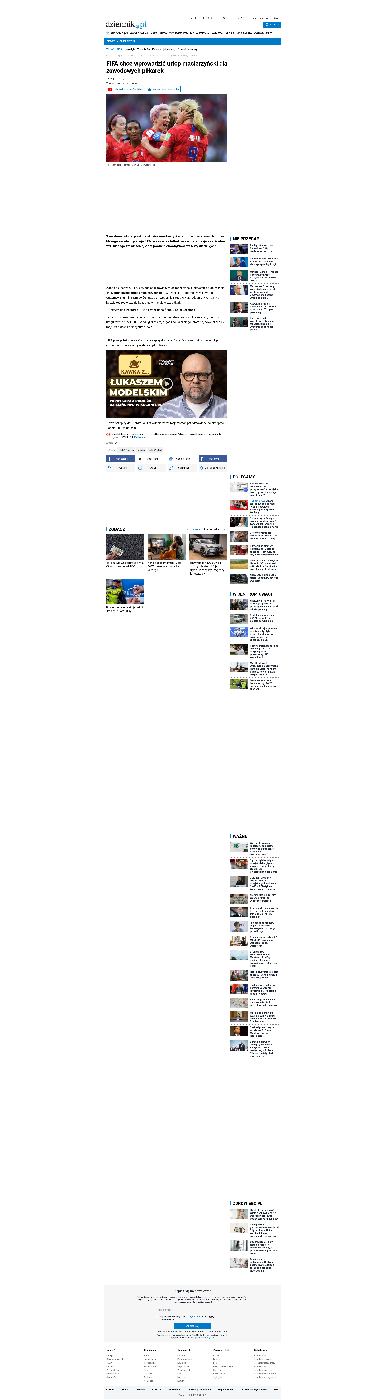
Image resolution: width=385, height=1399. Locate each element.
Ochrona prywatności (199, 1389)
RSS (276, 1389)
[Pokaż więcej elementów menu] (278, 33)
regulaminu (194, 1316)
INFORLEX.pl (209, 18)
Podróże (148, 1377)
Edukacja (181, 1363)
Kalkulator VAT (261, 1366)
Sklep (276, 18)
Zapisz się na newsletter (166, 89)
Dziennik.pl (150, 1350)
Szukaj (274, 24)
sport (120, 56)
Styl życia (217, 1377)
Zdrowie (148, 1373)
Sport (111, 41)
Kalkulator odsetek (263, 1370)
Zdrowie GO (143, 49)
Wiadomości (150, 1366)
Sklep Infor (111, 1377)
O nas (125, 1389)
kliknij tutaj (209, 1337)
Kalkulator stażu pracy (264, 1363)
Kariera (156, 1389)
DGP (224, 18)
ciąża (141, 449)
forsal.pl (192, 18)
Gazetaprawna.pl (114, 1359)
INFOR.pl (176, 18)
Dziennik (110, 56)
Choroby (217, 1370)
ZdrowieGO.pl (239, 18)
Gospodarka (150, 1363)
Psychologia (219, 1373)
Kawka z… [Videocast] (163, 49)
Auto (146, 1355)
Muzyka (181, 1377)
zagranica (155, 449)
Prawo (216, 1355)
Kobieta (181, 1355)
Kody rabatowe (184, 1359)
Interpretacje (112, 1373)
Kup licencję (139, 437)
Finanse (217, 1359)
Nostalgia (130, 49)
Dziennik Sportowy (187, 49)
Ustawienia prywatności (253, 1389)
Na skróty (111, 1350)
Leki (215, 1363)
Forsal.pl (110, 1366)
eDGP (109, 1363)
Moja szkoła (183, 1366)
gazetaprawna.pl (261, 18)
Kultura (180, 1381)
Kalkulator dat (260, 1355)
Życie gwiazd (183, 1370)
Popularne (193, 529)
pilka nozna (132, 56)
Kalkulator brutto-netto (265, 1373)
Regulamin (174, 1389)
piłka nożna (126, 449)
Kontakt (110, 1389)
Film (179, 1373)
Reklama (140, 1389)
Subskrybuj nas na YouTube (128, 89)
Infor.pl (109, 1355)
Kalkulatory (260, 1350)
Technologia (150, 1359)
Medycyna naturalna (223, 1366)
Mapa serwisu (225, 1389)
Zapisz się (192, 1326)
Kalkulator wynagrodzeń (265, 1377)
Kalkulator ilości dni (263, 1359)
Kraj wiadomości (215, 529)
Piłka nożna (127, 41)
